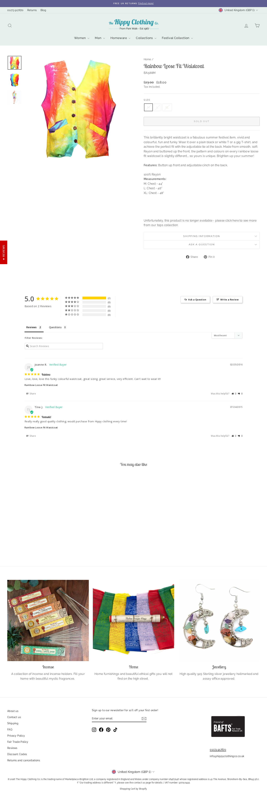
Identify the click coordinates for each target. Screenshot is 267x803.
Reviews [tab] (31, 327)
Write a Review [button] (229, 299)
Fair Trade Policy (17, 741)
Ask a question (202, 244)
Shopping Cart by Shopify (133, 789)
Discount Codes (17, 754)
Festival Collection (176, 38)
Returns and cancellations (23, 760)
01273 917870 (15, 10)
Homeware (119, 38)
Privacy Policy (16, 735)
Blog (43, 10)
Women (80, 38)
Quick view (37, 531)
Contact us (14, 717)
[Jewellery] (219, 620)
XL (167, 107)
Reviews (12, 748)
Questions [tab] (55, 327)
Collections (145, 38)
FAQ (9, 729)
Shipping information (201, 236)
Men (98, 38)
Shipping (12, 723)
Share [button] (32, 393)
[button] (234, 393)
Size (147, 100)
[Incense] (48, 620)
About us (12, 711)
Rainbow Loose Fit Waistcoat (41, 385)
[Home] (133, 620)
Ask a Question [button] (197, 299)
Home (147, 59)
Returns (32, 10)
